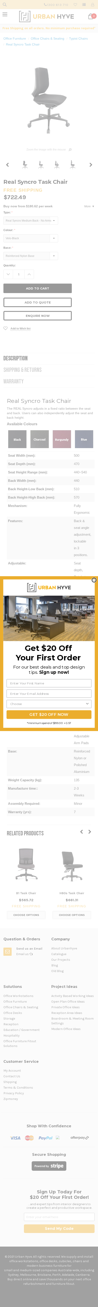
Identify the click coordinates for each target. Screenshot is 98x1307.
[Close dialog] (94, 580)
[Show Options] (87, 704)
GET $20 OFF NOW (48, 714)
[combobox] (47, 704)
